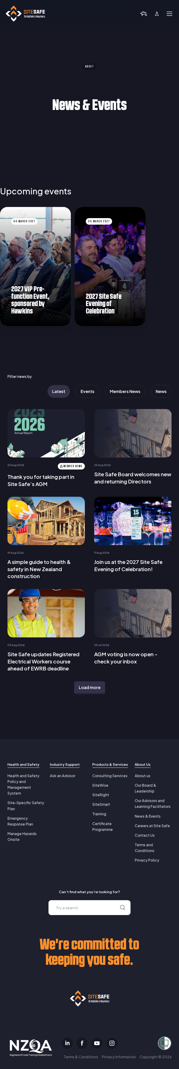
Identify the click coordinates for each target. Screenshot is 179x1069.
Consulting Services (109, 775)
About (89, 66)
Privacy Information (119, 1057)
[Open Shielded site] (145, 1043)
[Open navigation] (169, 14)
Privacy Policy (147, 860)
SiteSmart (101, 804)
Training (99, 814)
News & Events (148, 816)
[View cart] (143, 14)
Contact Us (145, 835)
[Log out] (157, 14)
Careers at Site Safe (152, 825)
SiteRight (100, 795)
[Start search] (122, 907)
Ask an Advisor (62, 775)
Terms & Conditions (81, 1057)
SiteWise (100, 785)
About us (142, 775)
